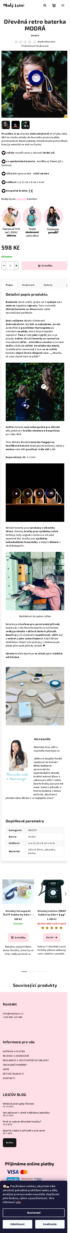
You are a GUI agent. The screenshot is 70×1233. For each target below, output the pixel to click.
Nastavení (33, 1213)
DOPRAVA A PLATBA (14, 1051)
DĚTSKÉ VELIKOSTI (13, 1074)
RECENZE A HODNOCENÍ (16, 1056)
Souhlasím (50, 1224)
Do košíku (47, 266)
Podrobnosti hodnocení (35, 46)
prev (4, 894)
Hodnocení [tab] (28, 285)
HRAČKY (32, 830)
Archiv (9, 1142)
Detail (49, 937)
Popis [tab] (9, 285)
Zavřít (32, 275)
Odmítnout (17, 1224)
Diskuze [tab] (48, 285)
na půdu (22, 331)
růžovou (21, 199)
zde (18, 1202)
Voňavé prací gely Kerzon (18, 1103)
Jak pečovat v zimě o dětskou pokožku (26, 1112)
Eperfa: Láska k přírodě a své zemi (24, 1130)
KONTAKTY (9, 1078)
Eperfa (35, 35)
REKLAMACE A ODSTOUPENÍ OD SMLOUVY (26, 1060)
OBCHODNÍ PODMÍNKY (15, 1065)
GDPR (6, 1069)
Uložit (9, 275)
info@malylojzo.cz (13, 1013)
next (66, 894)
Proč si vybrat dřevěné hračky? (22, 1121)
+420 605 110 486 (12, 1017)
